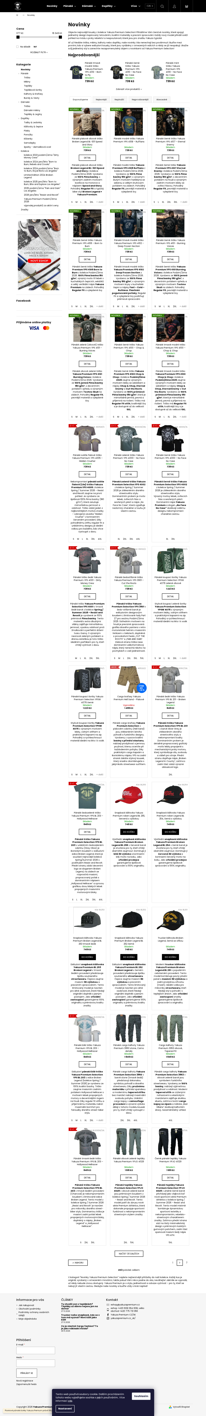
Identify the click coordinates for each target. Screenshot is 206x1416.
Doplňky (25, 118)
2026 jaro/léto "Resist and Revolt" (41, 194)
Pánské (24, 73)
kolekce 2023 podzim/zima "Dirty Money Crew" (41, 156)
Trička (27, 77)
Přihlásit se (26, 1373)
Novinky (25, 69)
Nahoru (79, 1262)
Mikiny (27, 81)
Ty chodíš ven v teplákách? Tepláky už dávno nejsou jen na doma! (79, 1306)
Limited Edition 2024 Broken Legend (38, 176)
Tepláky (28, 85)
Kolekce (25, 151)
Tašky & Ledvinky (33, 122)
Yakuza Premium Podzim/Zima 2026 (40, 200)
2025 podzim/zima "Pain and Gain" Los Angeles (42, 189)
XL (85, 202)
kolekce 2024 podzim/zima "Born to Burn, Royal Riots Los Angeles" (41, 169)
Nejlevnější (101, 99)
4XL (100, 538)
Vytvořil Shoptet (181, 1407)
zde (70, 1401)
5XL (142, 658)
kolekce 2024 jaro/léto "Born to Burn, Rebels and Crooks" (40, 163)
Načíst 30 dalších (129, 1253)
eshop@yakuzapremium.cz (125, 1304)
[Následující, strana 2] (180, 1263)
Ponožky (28, 134)
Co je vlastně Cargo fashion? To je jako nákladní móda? (79, 1327)
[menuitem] (52, 6)
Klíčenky (28, 138)
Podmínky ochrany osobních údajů (34, 1314)
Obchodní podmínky (30, 1308)
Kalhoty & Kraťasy (33, 93)
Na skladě (28, 46)
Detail (87, 157)
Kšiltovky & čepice (33, 126)
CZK (149, 5)
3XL (175, 202)
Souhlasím (141, 1396)
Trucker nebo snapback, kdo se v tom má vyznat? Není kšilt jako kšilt (80, 1317)
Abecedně (161, 99)
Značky (24, 209)
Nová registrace (24, 1380)
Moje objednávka (28, 1318)
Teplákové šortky (33, 89)
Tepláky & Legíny (33, 114)
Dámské (25, 102)
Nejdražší (119, 99)
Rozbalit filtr (38, 52)
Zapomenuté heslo (26, 1384)
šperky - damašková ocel (37, 146)
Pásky (27, 130)
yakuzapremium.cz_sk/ (123, 1318)
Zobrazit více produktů (128, 89)
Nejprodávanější (140, 99)
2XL (91, 202)
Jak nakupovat (26, 1305)
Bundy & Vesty (31, 97)
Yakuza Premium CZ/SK (123, 1314)
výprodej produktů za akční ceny (41, 205)
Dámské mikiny (32, 110)
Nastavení (65, 1408)
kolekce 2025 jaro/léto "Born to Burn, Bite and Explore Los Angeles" (42, 183)
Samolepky (30, 142)
